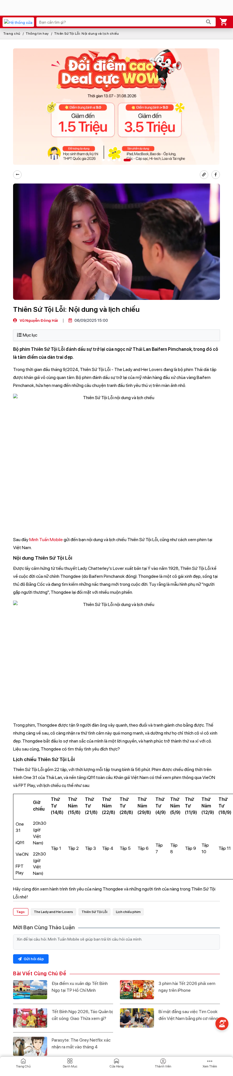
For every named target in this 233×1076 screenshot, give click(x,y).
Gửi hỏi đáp (33, 959)
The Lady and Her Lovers (53, 912)
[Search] (208, 21)
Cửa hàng (117, 1066)
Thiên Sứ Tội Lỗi (94, 912)
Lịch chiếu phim (128, 912)
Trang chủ (11, 34)
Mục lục (30, 335)
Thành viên (163, 1066)
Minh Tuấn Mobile (46, 539)
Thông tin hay (37, 34)
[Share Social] (215, 174)
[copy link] (204, 174)
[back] (17, 174)
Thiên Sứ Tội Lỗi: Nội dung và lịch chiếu (86, 34)
